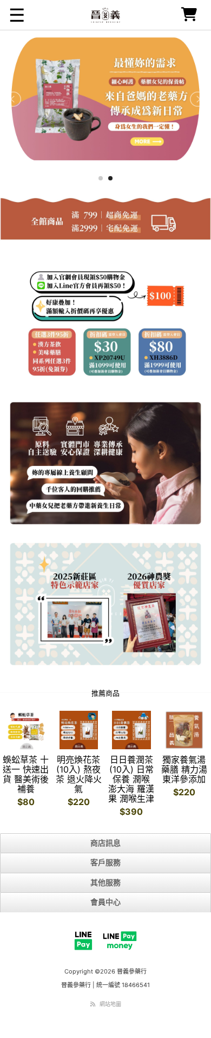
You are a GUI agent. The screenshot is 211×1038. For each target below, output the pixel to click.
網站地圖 (110, 1004)
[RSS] (92, 1004)
